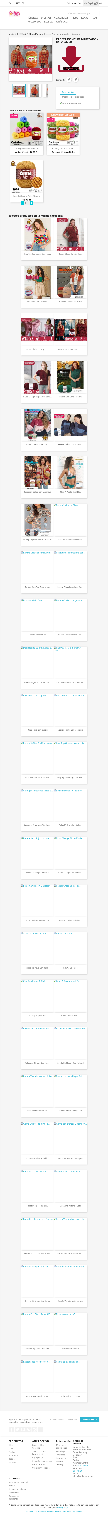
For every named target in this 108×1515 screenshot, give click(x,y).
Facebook (11, 1429)
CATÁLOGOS (62, 21)
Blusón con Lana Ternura (70, 396)
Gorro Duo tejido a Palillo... (38, 1158)
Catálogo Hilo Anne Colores (27, 148)
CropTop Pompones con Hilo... (37, 254)
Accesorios (13, 1455)
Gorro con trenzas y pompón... (70, 1158)
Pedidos (12, 1485)
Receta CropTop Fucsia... (37, 1206)
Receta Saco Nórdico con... (37, 1396)
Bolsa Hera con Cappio (38, 730)
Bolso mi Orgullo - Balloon (70, 825)
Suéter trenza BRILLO (70, 1015)
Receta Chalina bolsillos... (70, 920)
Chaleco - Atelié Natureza (70, 301)
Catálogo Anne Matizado (63, 148)
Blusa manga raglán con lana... (37, 396)
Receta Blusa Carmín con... (70, 254)
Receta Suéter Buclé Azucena (37, 777)
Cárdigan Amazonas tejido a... (37, 825)
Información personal (18, 1482)
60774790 (77, 1470)
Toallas (12, 1452)
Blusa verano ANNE (70, 1348)
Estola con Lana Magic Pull (70, 1110)
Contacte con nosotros (42, 1461)
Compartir (69, 79)
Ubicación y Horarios (41, 1468)
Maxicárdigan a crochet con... (37, 682)
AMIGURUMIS (61, 17)
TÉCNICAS (33, 17)
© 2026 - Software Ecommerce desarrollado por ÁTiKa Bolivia (54, 1511)
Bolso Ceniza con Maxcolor (37, 920)
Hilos (11, 1445)
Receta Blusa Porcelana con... (70, 587)
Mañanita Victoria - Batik (70, 1206)
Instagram (34, 1429)
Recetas (12, 1459)
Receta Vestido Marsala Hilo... (70, 1253)
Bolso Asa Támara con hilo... (37, 1063)
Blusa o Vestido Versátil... (37, 444)
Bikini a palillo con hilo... (70, 492)
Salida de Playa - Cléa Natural (70, 1063)
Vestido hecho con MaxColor (70, 730)
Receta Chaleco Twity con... (38, 349)
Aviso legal (60, 1451)
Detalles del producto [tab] (73, 96)
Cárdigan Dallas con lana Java (37, 492)
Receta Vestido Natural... (37, 1110)
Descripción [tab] (68, 92)
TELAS (94, 17)
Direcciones (14, 1492)
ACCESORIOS (34, 21)
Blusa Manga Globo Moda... (70, 872)
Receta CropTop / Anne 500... (37, 1348)
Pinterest (75, 79)
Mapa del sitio (38, 1464)
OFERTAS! (46, 17)
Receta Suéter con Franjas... (70, 444)
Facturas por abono (17, 1489)
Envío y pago (62, 1507)
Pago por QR (37, 1457)
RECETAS (48, 21)
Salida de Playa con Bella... (38, 968)
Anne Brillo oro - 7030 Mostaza (26, 196)
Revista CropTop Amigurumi (37, 587)
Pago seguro (61, 1458)
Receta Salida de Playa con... (70, 539)
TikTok (40, 1429)
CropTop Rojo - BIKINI (37, 1015)
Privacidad (60, 1454)
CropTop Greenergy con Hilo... (70, 777)
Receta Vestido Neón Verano (70, 1301)
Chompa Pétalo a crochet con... (70, 682)
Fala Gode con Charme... (37, 301)
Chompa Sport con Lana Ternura (37, 539)
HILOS (75, 17)
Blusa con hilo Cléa (37, 634)
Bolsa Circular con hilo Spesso (37, 1253)
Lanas (11, 1448)
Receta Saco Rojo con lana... (37, 872)
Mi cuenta (14, 1478)
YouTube (23, 1429)
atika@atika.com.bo (83, 1476)
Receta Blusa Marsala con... (70, 349)
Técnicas (12, 1462)
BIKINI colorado (70, 968)
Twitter (17, 1429)
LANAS (84, 17)
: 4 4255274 (18, 3)
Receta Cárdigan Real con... (37, 1301)
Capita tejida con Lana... (70, 1396)
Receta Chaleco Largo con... (70, 634)
